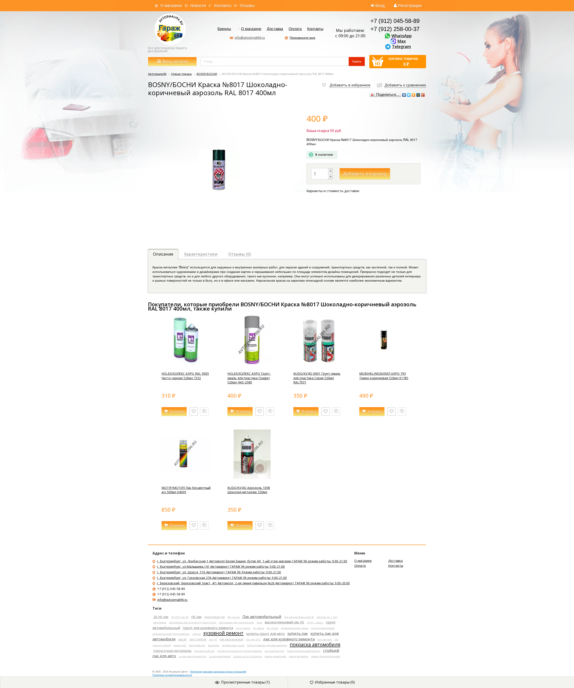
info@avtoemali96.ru (250, 37)
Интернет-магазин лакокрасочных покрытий (218, 671)
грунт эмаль (243, 628)
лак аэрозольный (231, 639)
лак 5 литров (197, 639)
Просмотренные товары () (245, 682)
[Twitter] (409, 95)
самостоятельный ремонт (303, 651)
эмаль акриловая (275, 656)
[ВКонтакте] (404, 95)
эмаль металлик (298, 656)
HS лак (196, 617)
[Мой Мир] (418, 95)
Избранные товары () (335, 682)
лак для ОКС (253, 639)
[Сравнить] (204, 411)
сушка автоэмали (219, 656)
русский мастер (274, 651)
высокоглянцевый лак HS (284, 622)
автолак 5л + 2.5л (327, 617)
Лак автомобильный (261, 616)
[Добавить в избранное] (193, 411)
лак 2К (182, 639)
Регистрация (410, 5)
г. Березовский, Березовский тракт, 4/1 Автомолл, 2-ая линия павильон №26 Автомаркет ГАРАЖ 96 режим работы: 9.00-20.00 (253, 583)
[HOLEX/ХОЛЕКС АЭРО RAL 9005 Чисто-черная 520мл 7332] (186, 363)
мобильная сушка (233, 645)
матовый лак (197, 645)
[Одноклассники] (413, 95)
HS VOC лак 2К (180, 617)
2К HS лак (160, 617)
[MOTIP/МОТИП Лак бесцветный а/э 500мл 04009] (186, 477)
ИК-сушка (234, 617)
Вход (380, 5)
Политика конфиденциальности (172, 675)
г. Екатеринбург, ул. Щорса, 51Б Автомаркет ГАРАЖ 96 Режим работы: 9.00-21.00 (219, 572)
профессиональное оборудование (239, 651)
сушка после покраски (247, 656)
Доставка (275, 29)
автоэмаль (159, 622)
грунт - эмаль (315, 622)
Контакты (222, 5)
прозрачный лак (204, 651)
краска (196, 633)
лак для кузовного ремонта (289, 639)
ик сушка (272, 628)
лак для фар (324, 639)
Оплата (295, 29)
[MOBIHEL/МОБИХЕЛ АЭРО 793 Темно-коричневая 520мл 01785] (384, 363)
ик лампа (258, 628)
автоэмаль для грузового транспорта (192, 622)
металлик (213, 645)
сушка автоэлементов (192, 656)
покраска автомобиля (315, 644)
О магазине (171, 5)
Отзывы (247, 5)
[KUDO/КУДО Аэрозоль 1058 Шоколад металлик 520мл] (252, 477)
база (259, 622)
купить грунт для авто (265, 633)
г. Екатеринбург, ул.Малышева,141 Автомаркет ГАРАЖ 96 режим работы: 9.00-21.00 (221, 566)
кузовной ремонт (223, 633)
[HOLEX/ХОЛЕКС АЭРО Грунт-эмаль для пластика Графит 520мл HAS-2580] (252, 363)
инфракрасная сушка (294, 628)
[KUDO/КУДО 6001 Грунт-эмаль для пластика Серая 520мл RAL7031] (318, 363)
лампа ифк (179, 645)
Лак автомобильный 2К (299, 617)
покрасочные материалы (172, 651)
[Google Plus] (423, 95)
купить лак (297, 633)
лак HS (213, 639)
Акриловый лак (214, 617)
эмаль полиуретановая (325, 656)
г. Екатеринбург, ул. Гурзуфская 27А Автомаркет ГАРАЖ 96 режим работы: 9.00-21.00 (222, 578)
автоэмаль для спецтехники (236, 622)
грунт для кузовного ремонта (208, 627)
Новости (198, 5)
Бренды (224, 29)
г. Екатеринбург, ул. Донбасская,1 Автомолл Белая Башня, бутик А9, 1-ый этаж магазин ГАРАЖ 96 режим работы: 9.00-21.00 (252, 561)
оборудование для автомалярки (267, 645)
